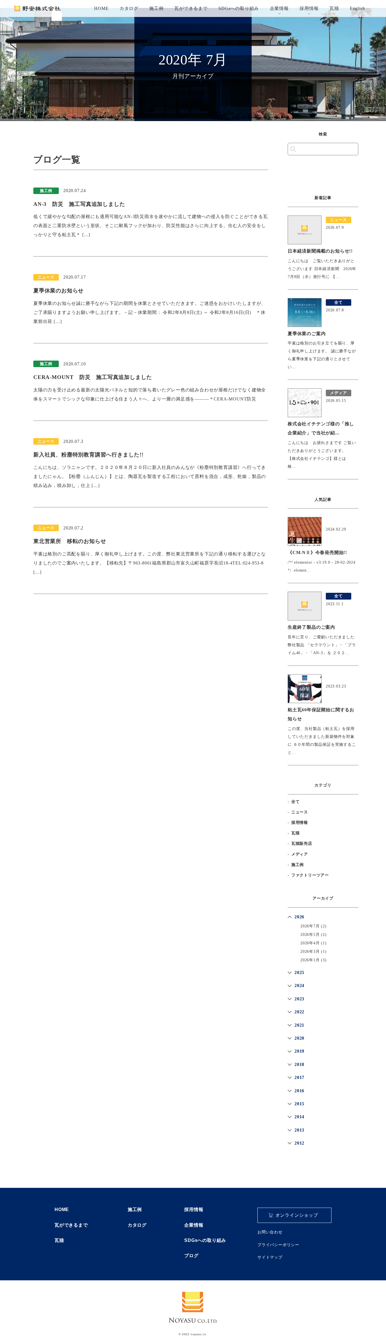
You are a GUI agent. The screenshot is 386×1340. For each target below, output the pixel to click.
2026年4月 (310, 943)
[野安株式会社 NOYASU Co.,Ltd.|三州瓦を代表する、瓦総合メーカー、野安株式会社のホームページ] (37, 8)
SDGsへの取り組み (238, 8)
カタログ (129, 8)
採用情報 (309, 8)
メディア (299, 854)
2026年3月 (310, 951)
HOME (101, 8)
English (357, 8)
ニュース (299, 812)
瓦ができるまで (191, 8)
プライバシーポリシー (278, 1244)
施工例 (156, 8)
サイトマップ (270, 1257)
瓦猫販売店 (301, 843)
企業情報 (279, 8)
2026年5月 (310, 934)
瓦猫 (334, 8)
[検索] (293, 149)
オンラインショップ (297, 1215)
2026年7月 (310, 926)
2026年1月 (310, 960)
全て (295, 802)
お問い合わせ (270, 1232)
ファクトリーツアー (310, 875)
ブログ (191, 1255)
